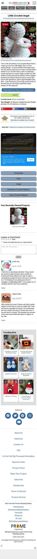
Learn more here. (18, 537)
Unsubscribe (18, 485)
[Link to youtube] (19, 422)
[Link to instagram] (30, 416)
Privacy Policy (18, 468)
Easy (19, 178)
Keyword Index (18, 462)
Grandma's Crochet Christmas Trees (11, 352)
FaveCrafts (18, 512)
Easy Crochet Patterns (18, 195)
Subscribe (18, 479)
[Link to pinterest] (23, 416)
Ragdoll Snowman (11, 374)
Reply (3, 288)
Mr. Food (18, 518)
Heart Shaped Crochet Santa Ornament (26, 398)
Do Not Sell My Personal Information (18, 456)
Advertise (18, 439)
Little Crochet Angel (18, 226)
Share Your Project (18, 474)
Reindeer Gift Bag (10, 396)
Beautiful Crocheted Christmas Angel (22, 127)
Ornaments (18, 173)
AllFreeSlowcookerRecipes (18, 521)
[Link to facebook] (8, 416)
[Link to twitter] (15, 416)
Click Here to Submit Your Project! (22, 120)
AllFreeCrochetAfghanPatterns (18, 510)
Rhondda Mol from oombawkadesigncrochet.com (19, 18)
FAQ (18, 450)
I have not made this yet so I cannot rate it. (17, 242)
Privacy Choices (19, 497)
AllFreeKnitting (18, 507)
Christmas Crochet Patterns (18, 189)
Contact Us (18, 444)
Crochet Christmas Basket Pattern (26, 352)
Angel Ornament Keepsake (26, 374)
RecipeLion (18, 515)
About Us (18, 433)
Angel (18, 184)
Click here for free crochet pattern (18, 90)
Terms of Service (18, 491)
